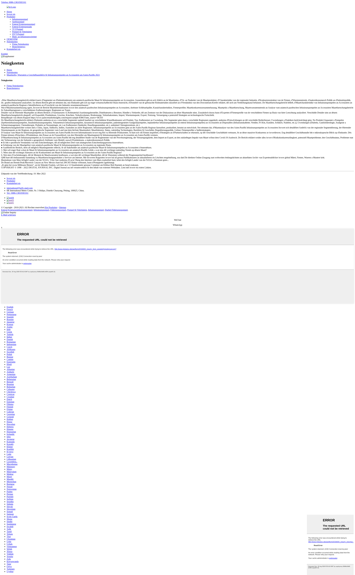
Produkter (11, 17)
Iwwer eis (11, 14)
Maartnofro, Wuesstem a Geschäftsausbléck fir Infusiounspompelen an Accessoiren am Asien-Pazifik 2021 (53, 75)
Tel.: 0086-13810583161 (17, 193)
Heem (9, 12)
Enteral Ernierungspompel (23, 24)
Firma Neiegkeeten (20, 44)
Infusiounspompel (20, 19)
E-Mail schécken (8, 215)
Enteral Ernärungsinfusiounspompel (16, 210)
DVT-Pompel (18, 34)
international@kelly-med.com (20, 188)
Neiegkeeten (12, 41)
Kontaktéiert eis (13, 49)
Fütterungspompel (58, 210)
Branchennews (18, 46)
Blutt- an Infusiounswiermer (24, 36)
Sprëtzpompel (18, 22)
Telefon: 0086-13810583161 (13, 2)
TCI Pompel (17, 29)
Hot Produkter (51, 207)
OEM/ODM (12, 39)
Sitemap (62, 207)
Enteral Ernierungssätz (22, 27)
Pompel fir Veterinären (22, 31)
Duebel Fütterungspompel (116, 210)
